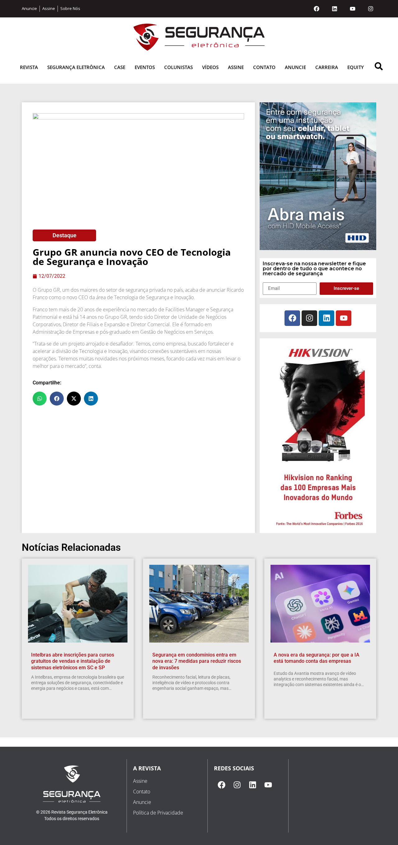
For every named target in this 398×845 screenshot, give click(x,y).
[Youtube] (352, 8)
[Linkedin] (334, 8)
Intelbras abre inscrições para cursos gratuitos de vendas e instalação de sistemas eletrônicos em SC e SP (72, 661)
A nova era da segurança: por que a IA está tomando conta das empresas (316, 658)
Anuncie (295, 67)
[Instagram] (370, 8)
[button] (40, 399)
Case (119, 67)
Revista (29, 67)
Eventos (145, 67)
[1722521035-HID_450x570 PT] (318, 248)
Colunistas (178, 67)
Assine (236, 67)
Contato (264, 67)
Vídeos (210, 67)
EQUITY (355, 67)
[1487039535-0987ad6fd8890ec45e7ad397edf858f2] (318, 526)
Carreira (326, 67)
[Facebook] (316, 8)
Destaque (64, 235)
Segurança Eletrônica (76, 67)
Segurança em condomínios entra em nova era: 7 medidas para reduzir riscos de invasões (196, 661)
